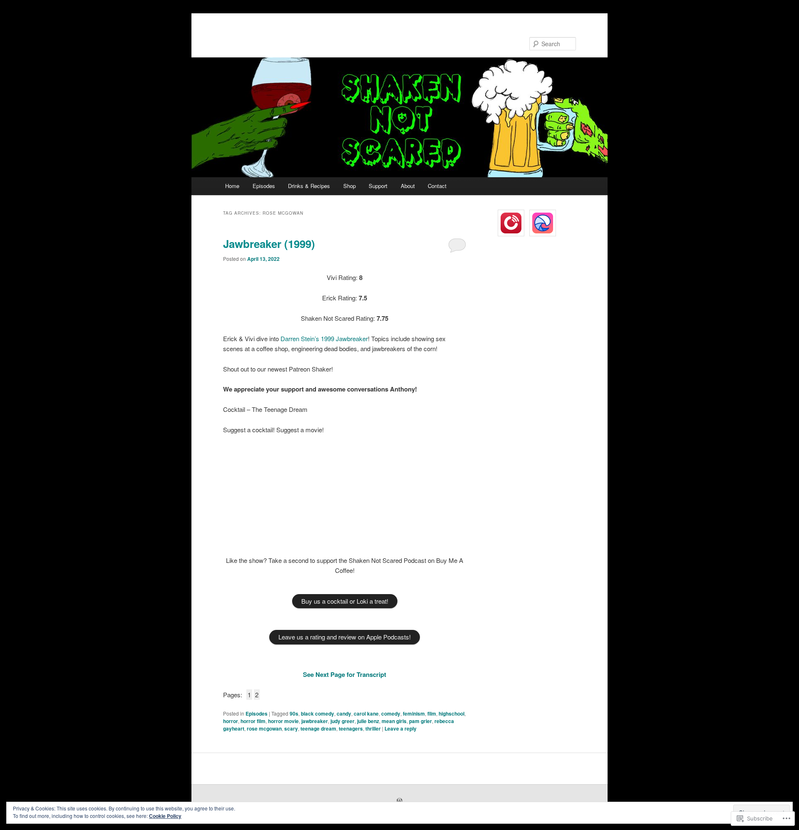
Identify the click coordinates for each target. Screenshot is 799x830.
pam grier (420, 721)
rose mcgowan (264, 728)
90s (294, 713)
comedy (390, 713)
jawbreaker (314, 721)
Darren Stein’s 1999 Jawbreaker (324, 338)
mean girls (394, 721)
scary (291, 728)
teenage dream (318, 728)
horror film (253, 721)
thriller (373, 728)
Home (232, 186)
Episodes (264, 186)
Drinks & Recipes (309, 186)
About (408, 186)
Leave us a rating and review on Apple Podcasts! (344, 636)
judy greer (342, 721)
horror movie (283, 721)
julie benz (368, 721)
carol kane (366, 713)
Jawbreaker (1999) (269, 243)
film (431, 713)
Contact (437, 186)
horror (230, 721)
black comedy (317, 713)
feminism (414, 713)
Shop (349, 186)
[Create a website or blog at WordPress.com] (399, 801)
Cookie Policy (165, 816)
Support (378, 186)
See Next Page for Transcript (344, 674)
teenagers (351, 728)
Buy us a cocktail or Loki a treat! (344, 601)
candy (344, 713)
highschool (451, 713)
